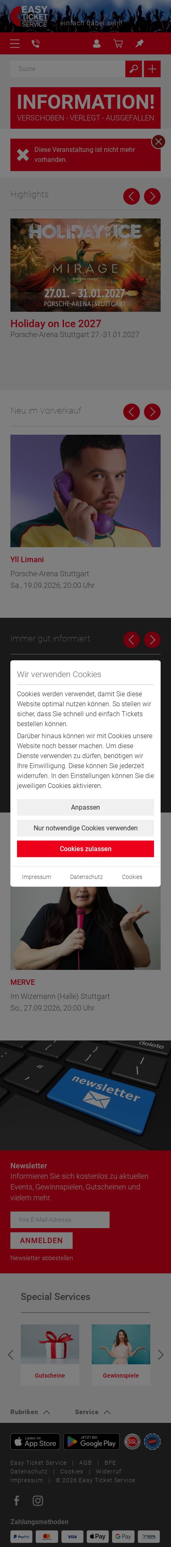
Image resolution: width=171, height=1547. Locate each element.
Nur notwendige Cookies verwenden (86, 828)
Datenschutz (86, 877)
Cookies (132, 877)
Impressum (36, 877)
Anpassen (85, 807)
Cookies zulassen (86, 849)
